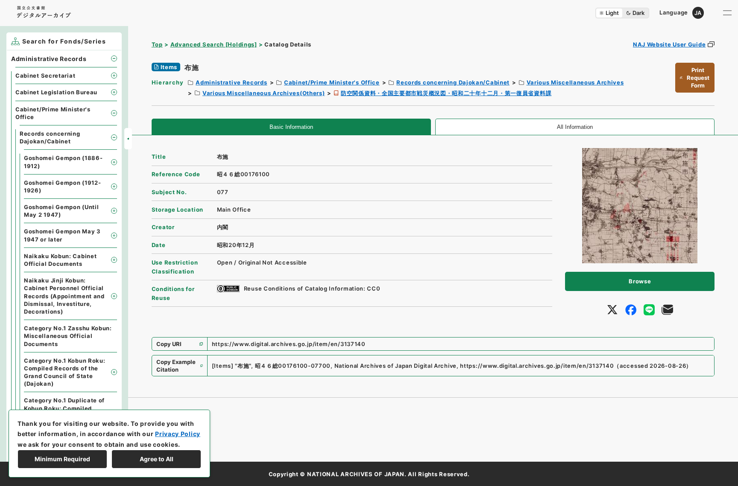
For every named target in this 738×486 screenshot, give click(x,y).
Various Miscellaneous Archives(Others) (263, 93)
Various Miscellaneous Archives (575, 82)
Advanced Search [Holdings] (213, 44)
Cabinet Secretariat (45, 75)
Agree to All (156, 459)
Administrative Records (231, 82)
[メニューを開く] (727, 13)
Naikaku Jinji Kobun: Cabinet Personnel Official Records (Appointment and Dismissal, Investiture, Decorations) (64, 296)
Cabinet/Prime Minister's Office (332, 82)
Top (157, 44)
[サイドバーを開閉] (128, 138)
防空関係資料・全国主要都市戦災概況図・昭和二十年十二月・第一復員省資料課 (446, 93)
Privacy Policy (177, 433)
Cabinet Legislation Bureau (56, 92)
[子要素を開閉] (114, 58)
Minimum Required (62, 459)
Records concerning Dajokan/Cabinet (453, 82)
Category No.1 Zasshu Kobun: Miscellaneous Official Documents (68, 336)
